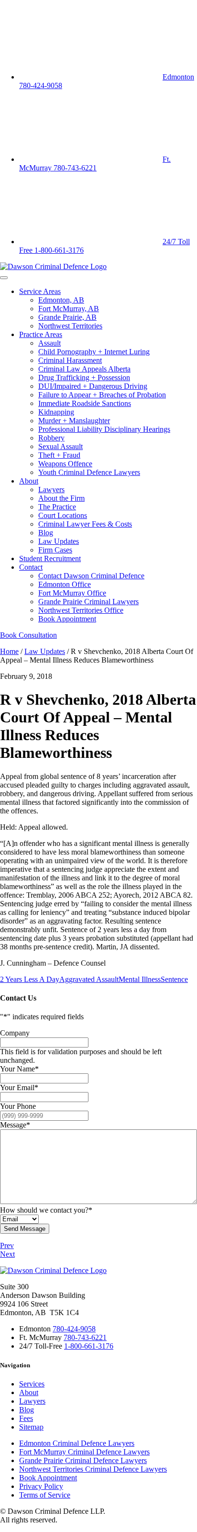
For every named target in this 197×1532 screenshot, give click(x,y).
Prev (7, 1245)
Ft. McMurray (95, 163)
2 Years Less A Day (29, 979)
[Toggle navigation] (4, 277)
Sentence (174, 979)
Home (9, 651)
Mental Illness (140, 979)
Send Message (24, 1228)
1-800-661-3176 (88, 1346)
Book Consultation (28, 635)
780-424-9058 (74, 1329)
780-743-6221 (85, 1337)
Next (7, 1254)
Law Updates (44, 651)
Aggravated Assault (89, 979)
